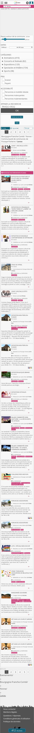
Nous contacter (9, 709)
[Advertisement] (17, 22)
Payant (8, 83)
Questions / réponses (12, 715)
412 (17, 730)
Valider (17, 122)
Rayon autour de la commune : (13, 36)
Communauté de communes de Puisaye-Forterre (14, 140)
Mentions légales (10, 712)
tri (17, 128)
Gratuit (8, 80)
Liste (3, 128)
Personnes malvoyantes (14, 95)
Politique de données (11, 721)
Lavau (3, 695)
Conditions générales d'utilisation (16, 718)
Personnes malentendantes (16, 99)
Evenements (6, 675)
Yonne (28, 136)
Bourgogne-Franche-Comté (12, 136)
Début (3, 47)
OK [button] (17, 110)
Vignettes (14, 128)
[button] (17, 118)
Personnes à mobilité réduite (16, 92)
